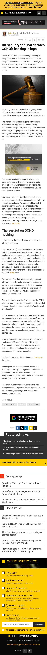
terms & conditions (37, 630)
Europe (5, 404)
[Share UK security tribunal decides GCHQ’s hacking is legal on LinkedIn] (34, 40)
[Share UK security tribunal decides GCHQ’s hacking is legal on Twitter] (30, 40)
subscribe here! (34, 7)
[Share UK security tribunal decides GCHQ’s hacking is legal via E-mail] (39, 40)
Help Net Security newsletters (19, 2)
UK (37, 404)
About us (28, 645)
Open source (12, 615)
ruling (12, 273)
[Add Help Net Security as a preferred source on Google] (43, 40)
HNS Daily (11, 572)
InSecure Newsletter (17, 588)
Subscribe (39, 624)
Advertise (36, 645)
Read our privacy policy (15, 645)
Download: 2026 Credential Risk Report (19, 462)
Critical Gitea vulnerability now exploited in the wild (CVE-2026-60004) (22, 541)
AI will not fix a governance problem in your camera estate (23, 454)
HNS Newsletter (14, 580)
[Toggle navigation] (44, 13)
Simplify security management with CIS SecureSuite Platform (21, 492)
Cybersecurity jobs (15, 605)
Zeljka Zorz (12, 33)
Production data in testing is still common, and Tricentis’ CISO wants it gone (22, 550)
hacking (22, 404)
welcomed (38, 357)
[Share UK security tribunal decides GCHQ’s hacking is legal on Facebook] (26, 40)
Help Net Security (33, 640)
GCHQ (13, 404)
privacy (30, 404)
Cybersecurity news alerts (19, 595)
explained (16, 223)
